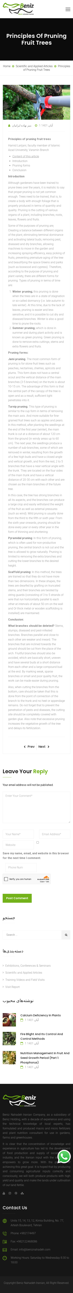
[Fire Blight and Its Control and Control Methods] (9, 1038)
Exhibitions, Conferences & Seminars (28, 965)
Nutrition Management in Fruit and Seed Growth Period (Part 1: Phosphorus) (44, 1058)
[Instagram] (10, 1193)
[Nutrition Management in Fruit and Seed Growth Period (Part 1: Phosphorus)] (9, 1057)
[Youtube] (5, 1193)
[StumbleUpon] (21, 1193)
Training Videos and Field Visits (25, 979)
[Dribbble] (16, 1193)
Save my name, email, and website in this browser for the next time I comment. (36, 856)
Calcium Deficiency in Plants (40, 1015)
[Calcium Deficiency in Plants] (9, 1020)
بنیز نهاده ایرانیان (21, 125)
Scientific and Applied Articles (23, 972)
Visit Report (12, 987)
